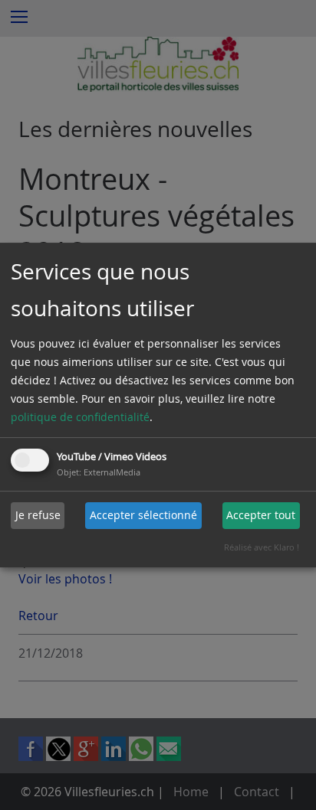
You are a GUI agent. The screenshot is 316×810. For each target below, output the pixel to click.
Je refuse (38, 515)
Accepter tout (260, 515)
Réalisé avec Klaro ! (261, 547)
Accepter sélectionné (143, 515)
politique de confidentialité (80, 417)
